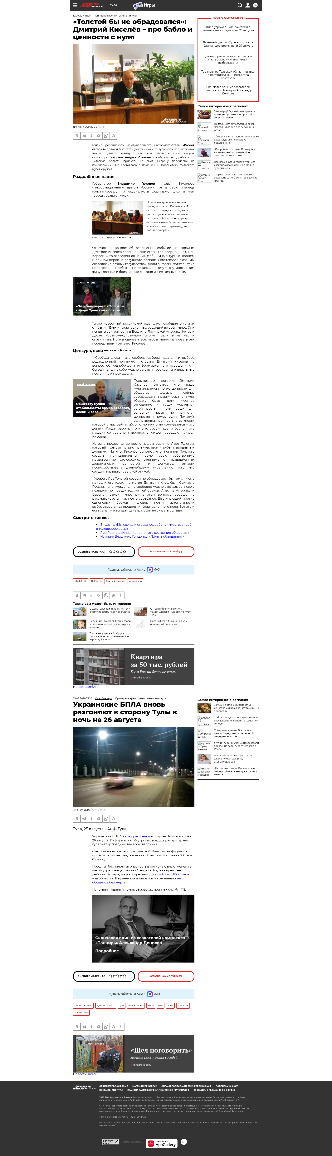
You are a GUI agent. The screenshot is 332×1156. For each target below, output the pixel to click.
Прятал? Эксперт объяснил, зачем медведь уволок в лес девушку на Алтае (234, 126)
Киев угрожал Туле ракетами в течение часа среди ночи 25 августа (228, 29)
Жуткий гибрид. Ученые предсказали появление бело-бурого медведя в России (236, 745)
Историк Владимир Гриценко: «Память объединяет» (142, 536)
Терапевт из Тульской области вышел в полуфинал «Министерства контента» (228, 75)
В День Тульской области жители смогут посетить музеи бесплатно (110, 610)
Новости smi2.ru (86, 687)
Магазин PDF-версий (144, 1086)
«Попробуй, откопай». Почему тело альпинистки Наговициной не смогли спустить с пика (235, 152)
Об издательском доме (113, 1086)
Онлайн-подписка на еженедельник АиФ (186, 1086)
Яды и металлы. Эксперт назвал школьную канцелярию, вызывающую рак (233, 758)
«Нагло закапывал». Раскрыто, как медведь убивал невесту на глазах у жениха (235, 771)
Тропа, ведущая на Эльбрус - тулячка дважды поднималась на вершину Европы (109, 636)
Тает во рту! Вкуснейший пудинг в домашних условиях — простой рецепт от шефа (234, 114)
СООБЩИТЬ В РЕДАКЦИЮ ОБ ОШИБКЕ (214, 1090)
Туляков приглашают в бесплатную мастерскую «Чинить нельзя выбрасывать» (228, 59)
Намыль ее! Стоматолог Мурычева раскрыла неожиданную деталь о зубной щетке (234, 164)
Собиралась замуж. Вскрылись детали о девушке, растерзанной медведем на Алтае (234, 733)
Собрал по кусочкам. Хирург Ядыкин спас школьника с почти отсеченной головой (236, 720)
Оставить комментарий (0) (166, 551)
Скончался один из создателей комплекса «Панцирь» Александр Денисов (228, 90)
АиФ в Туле (98, 809)
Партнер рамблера (132, 1142)
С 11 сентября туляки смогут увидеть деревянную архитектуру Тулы (170, 611)
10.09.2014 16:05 (82, 15)
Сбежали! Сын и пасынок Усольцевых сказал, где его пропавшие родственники (236, 139)
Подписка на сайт (227, 1086)
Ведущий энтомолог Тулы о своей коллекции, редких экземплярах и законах (110, 624)
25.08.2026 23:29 (82, 698)
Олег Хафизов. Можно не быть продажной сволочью (168, 623)
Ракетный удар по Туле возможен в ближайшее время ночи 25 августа (228, 44)
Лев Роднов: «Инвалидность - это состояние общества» (144, 533)
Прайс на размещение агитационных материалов (158, 1090)
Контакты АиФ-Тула (111, 1090)
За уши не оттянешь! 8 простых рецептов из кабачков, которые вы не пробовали (236, 707)
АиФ (102, 126)
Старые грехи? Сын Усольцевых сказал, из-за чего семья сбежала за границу (235, 177)
